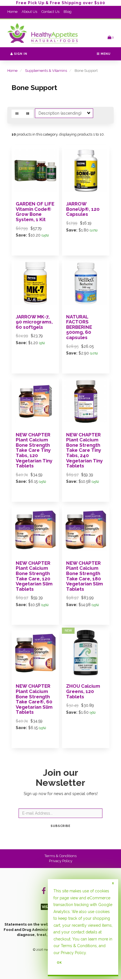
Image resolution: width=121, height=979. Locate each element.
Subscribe (60, 825)
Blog (67, 12)
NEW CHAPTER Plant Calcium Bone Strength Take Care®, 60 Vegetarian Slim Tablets (34, 699)
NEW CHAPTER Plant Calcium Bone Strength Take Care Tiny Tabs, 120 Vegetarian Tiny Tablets (34, 450)
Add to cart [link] (43, 752)
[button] (110, 37)
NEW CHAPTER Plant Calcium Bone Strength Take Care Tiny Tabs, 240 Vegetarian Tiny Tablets (84, 450)
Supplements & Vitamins (46, 70)
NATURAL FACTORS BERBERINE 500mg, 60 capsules (79, 327)
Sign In (20, 53)
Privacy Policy (60, 861)
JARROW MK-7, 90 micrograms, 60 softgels (34, 322)
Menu (105, 53)
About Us (29, 12)
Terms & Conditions (60, 856)
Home (12, 12)
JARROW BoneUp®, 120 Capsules (83, 209)
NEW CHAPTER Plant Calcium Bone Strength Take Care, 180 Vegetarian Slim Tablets (84, 576)
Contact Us (50, 12)
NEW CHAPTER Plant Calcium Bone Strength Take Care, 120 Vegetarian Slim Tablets (34, 576)
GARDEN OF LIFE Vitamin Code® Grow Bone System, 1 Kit (35, 211)
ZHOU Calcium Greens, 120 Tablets (83, 691)
